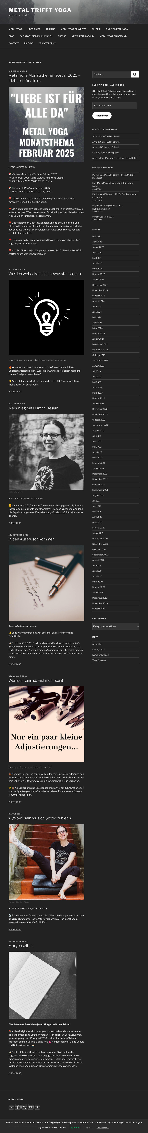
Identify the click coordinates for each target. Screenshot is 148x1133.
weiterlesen (15, 391)
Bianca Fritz (42, 1041)
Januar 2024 (98, 339)
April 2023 (97, 387)
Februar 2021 (98, 527)
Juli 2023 (96, 371)
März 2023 (97, 393)
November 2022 (100, 414)
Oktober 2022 (98, 420)
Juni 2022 (96, 441)
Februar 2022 (98, 463)
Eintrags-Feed (98, 649)
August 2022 (98, 430)
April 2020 (97, 576)
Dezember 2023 (100, 344)
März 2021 (97, 522)
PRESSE (62, 36)
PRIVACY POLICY (47, 43)
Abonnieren (102, 115)
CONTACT (14, 43)
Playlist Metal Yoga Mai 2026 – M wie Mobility (113, 175)
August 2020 (98, 560)
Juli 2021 (96, 500)
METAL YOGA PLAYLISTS (73, 29)
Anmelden (97, 644)
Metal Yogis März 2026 (103, 216)
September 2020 (100, 554)
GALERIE (95, 29)
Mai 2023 (96, 382)
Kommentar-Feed (100, 655)
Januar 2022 (98, 468)
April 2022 (97, 452)
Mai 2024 (96, 317)
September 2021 (100, 490)
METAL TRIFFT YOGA (40, 10)
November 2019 (100, 603)
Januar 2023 (98, 403)
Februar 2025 (98, 274)
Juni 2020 (97, 571)
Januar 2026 (98, 247)
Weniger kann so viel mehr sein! (35, 680)
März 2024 (97, 328)
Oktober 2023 (99, 355)
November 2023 (100, 349)
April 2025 (97, 263)
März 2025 (97, 268)
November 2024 (100, 290)
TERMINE (50, 29)
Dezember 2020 (100, 538)
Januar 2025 (98, 279)
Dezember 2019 (99, 598)
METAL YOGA (15, 29)
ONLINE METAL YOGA (117, 29)
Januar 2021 (98, 533)
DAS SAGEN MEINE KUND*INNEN (36, 36)
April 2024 (97, 322)
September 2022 (100, 425)
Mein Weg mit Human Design (33, 408)
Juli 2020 (96, 565)
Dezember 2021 (99, 473)
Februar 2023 (98, 398)
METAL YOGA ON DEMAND (113, 36)
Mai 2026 (96, 236)
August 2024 (98, 301)
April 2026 (97, 241)
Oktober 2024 (99, 295)
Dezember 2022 (99, 409)
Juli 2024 (96, 306)
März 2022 (97, 457)
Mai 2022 (96, 446)
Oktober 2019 (98, 608)
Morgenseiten (20, 945)
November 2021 (100, 479)
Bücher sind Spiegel (109, 147)
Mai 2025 (96, 258)
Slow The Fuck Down (110, 136)
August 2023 (98, 366)
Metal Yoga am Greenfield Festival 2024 (118, 158)
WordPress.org (99, 660)
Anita (94, 136)
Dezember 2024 (100, 285)
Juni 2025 (96, 252)
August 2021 (98, 495)
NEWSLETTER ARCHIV (83, 36)
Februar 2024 (98, 333)
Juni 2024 (96, 312)
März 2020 (97, 581)
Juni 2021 (96, 506)
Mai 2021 (96, 511)
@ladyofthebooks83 (56, 512)
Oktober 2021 (98, 484)
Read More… (103, 1128)
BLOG (11, 36)
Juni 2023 (96, 376)
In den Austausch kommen (31, 539)
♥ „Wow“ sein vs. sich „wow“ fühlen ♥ (40, 818)
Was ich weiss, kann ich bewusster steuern (45, 273)
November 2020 (100, 544)
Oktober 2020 (99, 549)
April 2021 (97, 517)
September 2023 (100, 360)
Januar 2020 (98, 592)
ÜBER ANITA (34, 29)
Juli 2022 (96, 436)
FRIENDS (28, 43)
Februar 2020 (98, 587)
